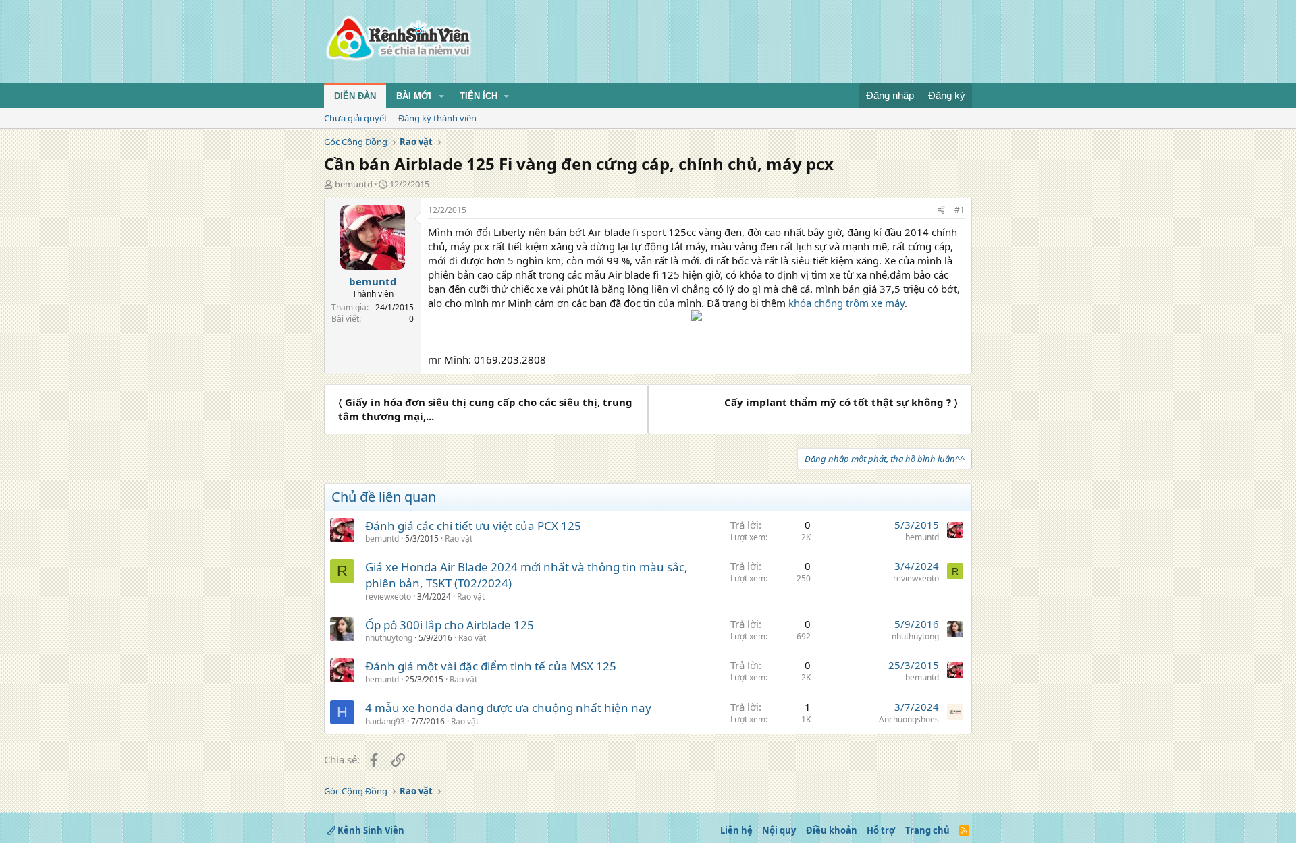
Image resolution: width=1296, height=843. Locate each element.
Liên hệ (736, 830)
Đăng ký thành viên (437, 118)
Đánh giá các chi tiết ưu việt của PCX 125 (473, 525)
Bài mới (413, 96)
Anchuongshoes (909, 719)
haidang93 (385, 721)
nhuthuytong (388, 637)
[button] (441, 96)
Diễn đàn (355, 96)
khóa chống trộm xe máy (846, 303)
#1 (959, 210)
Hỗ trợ (881, 830)
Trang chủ (927, 830)
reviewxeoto (388, 596)
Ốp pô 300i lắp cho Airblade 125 (449, 625)
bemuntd (354, 184)
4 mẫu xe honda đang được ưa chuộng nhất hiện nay (508, 708)
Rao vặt (459, 538)
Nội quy (779, 830)
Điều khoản (831, 830)
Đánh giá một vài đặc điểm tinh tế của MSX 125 (490, 666)
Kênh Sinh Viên (369, 830)
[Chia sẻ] (941, 211)
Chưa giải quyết (355, 118)
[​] (696, 317)
